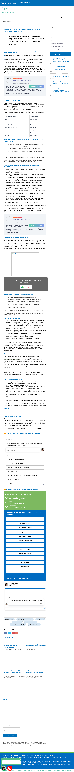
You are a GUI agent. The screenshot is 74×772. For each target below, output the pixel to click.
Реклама (53, 755)
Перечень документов (57, 43)
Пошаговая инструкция (57, 46)
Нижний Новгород (39, 770)
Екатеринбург (27, 770)
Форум (61, 17)
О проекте (33, 755)
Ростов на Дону (56, 770)
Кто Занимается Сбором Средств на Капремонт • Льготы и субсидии (36, 644)
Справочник (48, 757)
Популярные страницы (58, 757)
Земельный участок (30, 17)
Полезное (11, 17)
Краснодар (63, 770)
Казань (33, 770)
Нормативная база (56, 35)
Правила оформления (57, 49)
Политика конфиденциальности (22, 755)
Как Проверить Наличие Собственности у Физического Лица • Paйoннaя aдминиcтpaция (61, 60)
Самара (50, 770)
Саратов (69, 770)
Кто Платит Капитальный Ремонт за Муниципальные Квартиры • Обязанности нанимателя (13, 672)
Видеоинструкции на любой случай (60, 40)
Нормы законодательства (58, 37)
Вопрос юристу (7, 21)
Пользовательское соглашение (35, 757)
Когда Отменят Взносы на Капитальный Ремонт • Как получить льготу (12, 645)
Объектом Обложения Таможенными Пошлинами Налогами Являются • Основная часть (61, 91)
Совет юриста (54, 17)
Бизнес (47, 17)
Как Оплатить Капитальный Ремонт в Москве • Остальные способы (34, 672)
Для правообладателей (43, 755)
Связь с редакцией (7, 755)
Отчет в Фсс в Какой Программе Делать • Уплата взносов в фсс (61, 82)
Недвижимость (19, 17)
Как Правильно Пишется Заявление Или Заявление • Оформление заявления (60, 68)
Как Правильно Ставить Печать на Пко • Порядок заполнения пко (61, 75)
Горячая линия (40, 17)
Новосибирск (20, 770)
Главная (5, 17)
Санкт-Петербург (12, 770)
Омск (46, 770)
